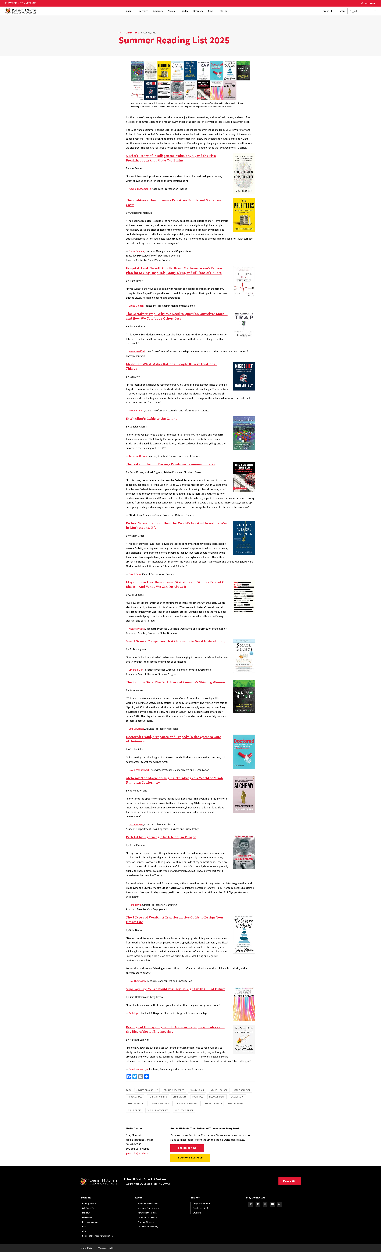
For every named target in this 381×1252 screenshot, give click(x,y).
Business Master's (90, 1222)
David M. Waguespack (160, 1103)
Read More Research (190, 1157)
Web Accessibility (106, 1248)
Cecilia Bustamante (140, 188)
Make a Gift (289, 1181)
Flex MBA (86, 1212)
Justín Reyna (136, 824)
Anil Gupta (134, 1013)
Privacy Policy (86, 1248)
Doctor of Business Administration (97, 1235)
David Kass (135, 574)
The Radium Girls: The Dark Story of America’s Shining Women (175, 682)
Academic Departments (148, 1208)
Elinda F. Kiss (179, 1097)
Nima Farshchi (136, 251)
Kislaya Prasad (137, 628)
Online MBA (87, 1217)
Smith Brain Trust (129, 32)
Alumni (171, 10)
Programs (143, 10)
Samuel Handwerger (157, 1110)
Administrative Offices (147, 1212)
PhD (84, 1231)
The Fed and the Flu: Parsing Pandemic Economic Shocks (170, 464)
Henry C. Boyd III (213, 1103)
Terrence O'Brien (158, 1097)
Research (198, 10)
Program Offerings (146, 1222)
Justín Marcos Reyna (188, 1103)
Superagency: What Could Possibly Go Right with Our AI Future (175, 989)
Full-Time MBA (88, 1208)
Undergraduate (89, 1203)
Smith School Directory (148, 1226)
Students (158, 10)
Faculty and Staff (200, 1208)
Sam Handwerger (138, 1069)
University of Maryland (20, 3)
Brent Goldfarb (137, 351)
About (129, 10)
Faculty (184, 10)
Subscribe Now (187, 1148)
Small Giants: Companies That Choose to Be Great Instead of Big (175, 641)
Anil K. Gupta (134, 1110)
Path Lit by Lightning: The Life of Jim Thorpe (161, 837)
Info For (223, 10)
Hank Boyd (135, 904)
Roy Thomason (137, 981)
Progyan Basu (136, 410)
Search (326, 11)
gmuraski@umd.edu (137, 1153)
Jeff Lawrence (136, 728)
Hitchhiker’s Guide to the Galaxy (151, 418)
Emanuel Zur (136, 669)
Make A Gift (370, 3)
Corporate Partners (201, 1203)
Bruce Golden (136, 305)
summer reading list (147, 1090)
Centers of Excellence (147, 1217)
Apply (342, 11)
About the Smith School (148, 1203)
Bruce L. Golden (219, 1090)
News (211, 10)
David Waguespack (139, 770)
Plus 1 (85, 1226)
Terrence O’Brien (138, 456)
